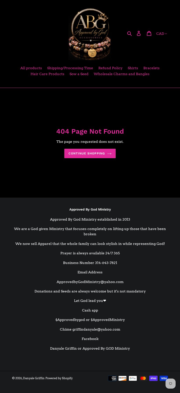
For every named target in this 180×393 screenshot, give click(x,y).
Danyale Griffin (34, 378)
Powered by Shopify (59, 378)
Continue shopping (86, 153)
